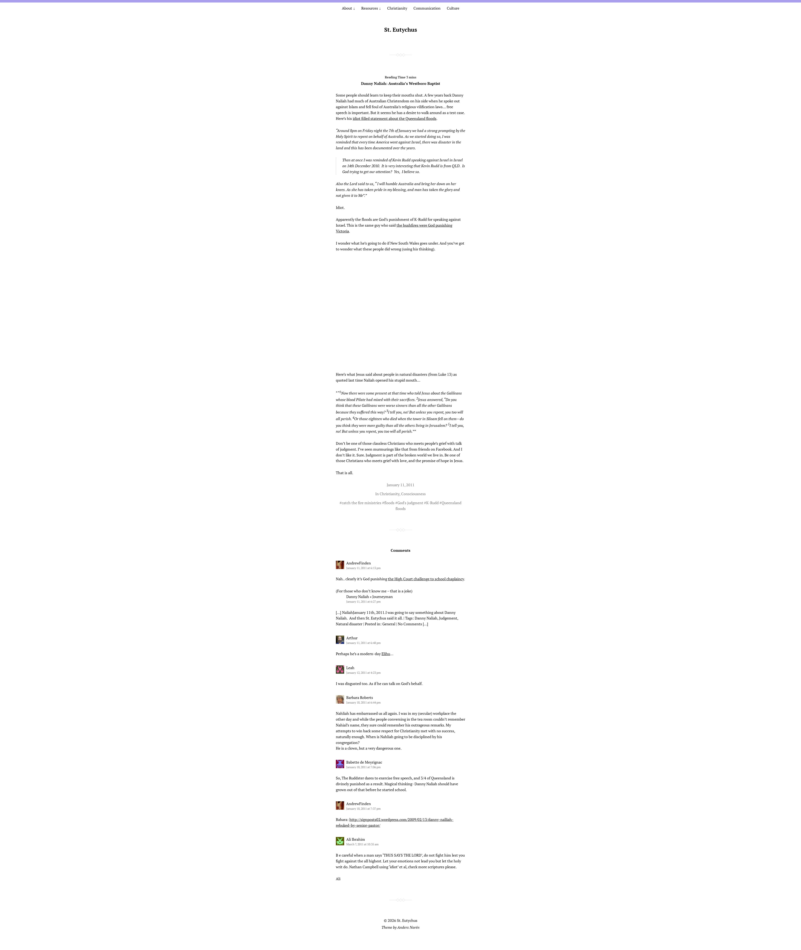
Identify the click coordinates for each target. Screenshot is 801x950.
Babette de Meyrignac (364, 762)
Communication (427, 8)
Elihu (386, 653)
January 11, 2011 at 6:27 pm (363, 601)
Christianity (397, 8)
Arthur (352, 637)
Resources (369, 8)
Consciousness (413, 493)
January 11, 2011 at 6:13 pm (363, 568)
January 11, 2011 (400, 484)
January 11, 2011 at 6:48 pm (363, 643)
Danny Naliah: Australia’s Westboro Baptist (400, 83)
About (347, 8)
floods (389, 502)
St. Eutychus (400, 29)
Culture (453, 8)
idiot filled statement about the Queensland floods (394, 118)
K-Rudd (432, 502)
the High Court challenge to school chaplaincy (426, 578)
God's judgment (410, 502)
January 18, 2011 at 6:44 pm (363, 702)
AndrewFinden (358, 562)
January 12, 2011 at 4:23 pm (363, 673)
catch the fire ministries (361, 502)
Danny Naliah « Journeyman (369, 596)
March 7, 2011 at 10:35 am (362, 844)
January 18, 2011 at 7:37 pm (363, 809)
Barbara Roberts (359, 697)
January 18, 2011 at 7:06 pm (363, 767)
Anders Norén (408, 927)
